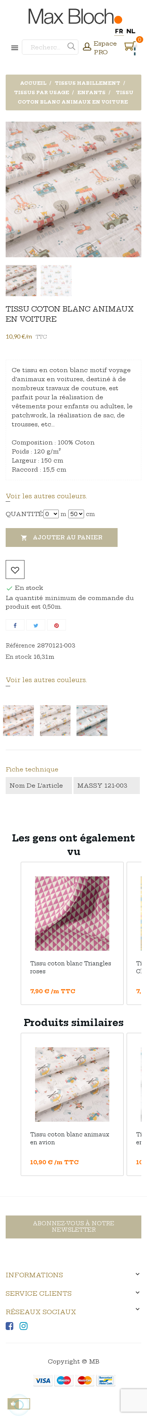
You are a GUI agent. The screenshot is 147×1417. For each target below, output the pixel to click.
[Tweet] (36, 625)
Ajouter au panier (62, 537)
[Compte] (87, 47)
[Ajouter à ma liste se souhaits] (15, 569)
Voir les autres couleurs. (46, 496)
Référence (20, 645)
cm (90, 514)
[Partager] (15, 625)
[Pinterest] (56, 625)
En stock (19, 657)
